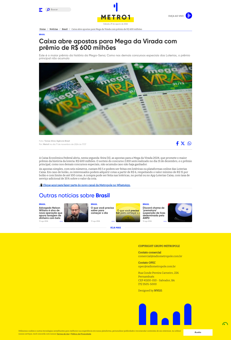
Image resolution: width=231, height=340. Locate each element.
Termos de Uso (63, 334)
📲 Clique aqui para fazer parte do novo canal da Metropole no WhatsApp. (84, 185)
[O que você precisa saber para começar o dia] (128, 212)
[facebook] (177, 143)
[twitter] (182, 143)
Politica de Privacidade (81, 334)
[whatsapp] (189, 143)
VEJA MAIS (115, 228)
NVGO (158, 290)
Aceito (198, 332)
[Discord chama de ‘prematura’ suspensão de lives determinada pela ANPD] (180, 212)
